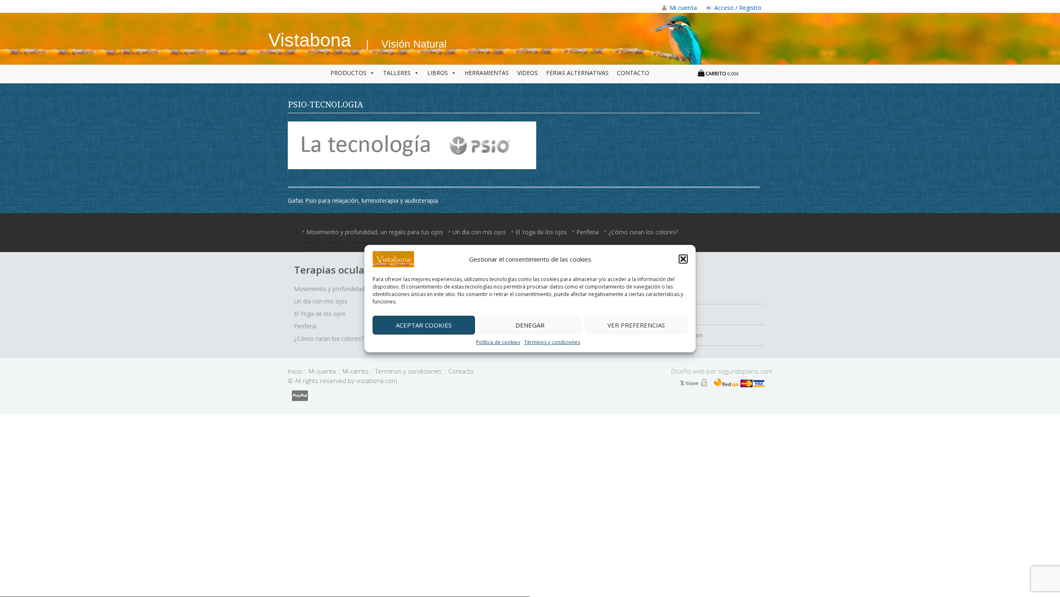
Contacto (461, 371)
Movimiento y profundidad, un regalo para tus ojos (374, 232)
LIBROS (437, 73)
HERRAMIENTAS (487, 73)
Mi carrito (355, 371)
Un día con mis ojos (479, 232)
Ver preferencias (636, 325)
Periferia (587, 232)
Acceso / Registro (737, 8)
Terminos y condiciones (408, 371)
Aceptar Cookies (424, 325)
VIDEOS (527, 73)
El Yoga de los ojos (541, 232)
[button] (683, 259)
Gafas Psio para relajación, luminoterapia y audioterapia (363, 200)
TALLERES (397, 73)
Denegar (530, 325)
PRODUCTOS (348, 73)
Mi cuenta (322, 371)
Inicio (295, 371)
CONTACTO (633, 73)
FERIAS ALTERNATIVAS (577, 73)
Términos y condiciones (552, 341)
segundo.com (745, 371)
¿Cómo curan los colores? (643, 232)
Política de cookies (498, 341)
